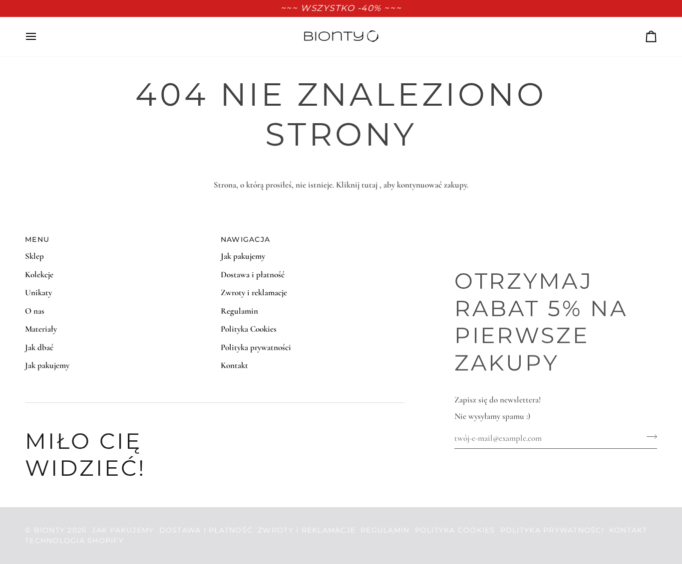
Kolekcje (39, 274)
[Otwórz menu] (40, 36)
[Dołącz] (649, 437)
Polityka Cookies (249, 329)
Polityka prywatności (256, 347)
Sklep (34, 256)
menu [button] (37, 239)
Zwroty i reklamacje (254, 292)
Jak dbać (39, 347)
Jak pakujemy (47, 365)
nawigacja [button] (245, 239)
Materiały (41, 329)
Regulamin (239, 311)
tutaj (369, 185)
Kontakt (234, 365)
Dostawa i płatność (253, 274)
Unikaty (38, 292)
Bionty (49, 530)
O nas (34, 311)
